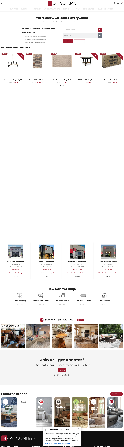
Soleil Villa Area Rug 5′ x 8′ (62, 80)
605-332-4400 (16, 270)
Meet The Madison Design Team (46, 273)
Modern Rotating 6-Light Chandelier (13, 81)
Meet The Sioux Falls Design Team (16, 273)
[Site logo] (62, 3)
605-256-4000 (46, 270)
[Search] (2, 3)
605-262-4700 (108, 270)
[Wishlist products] (118, 3)
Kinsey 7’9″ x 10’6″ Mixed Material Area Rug (37, 81)
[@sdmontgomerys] (42, 320)
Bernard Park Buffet (111, 80)
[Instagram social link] (58, 375)
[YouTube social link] (62, 375)
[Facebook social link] (54, 375)
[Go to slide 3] (63, 85)
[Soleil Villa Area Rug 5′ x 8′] (62, 61)
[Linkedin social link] (69, 375)
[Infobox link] (9, 412)
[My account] (114, 3)
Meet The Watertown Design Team (77, 273)
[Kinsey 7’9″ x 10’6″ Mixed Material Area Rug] (37, 61)
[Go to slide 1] (60, 85)
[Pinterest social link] (65, 375)
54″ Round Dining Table (86, 80)
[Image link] (18, 438)
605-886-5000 (77, 270)
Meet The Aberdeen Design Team (108, 273)
